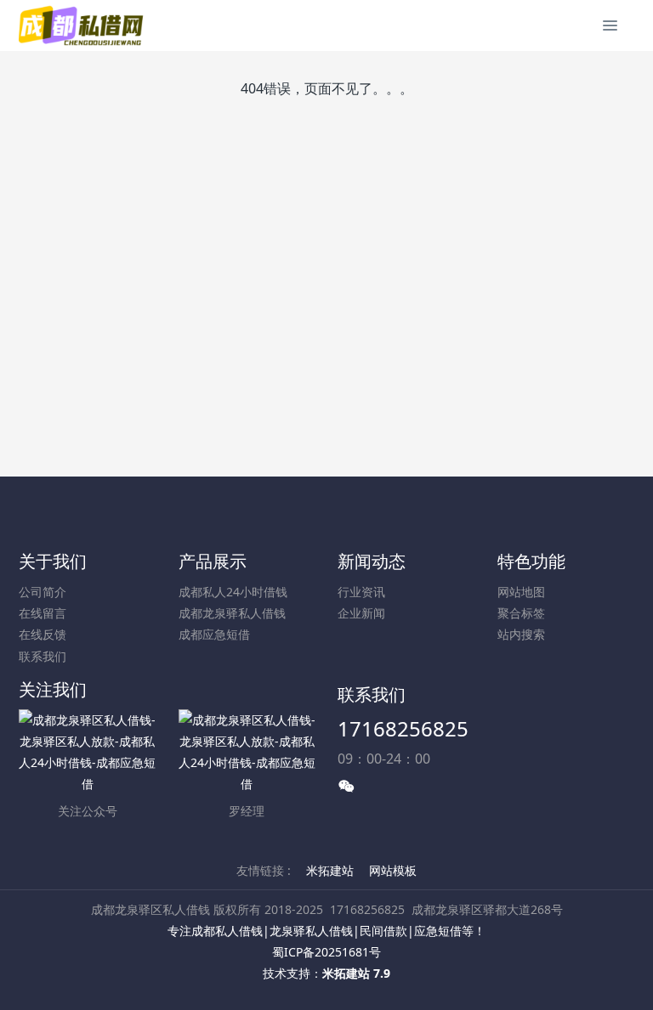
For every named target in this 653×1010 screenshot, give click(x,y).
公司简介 (42, 592)
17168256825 (403, 728)
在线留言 (42, 613)
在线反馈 (42, 634)
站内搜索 (521, 634)
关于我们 (53, 561)
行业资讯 (361, 592)
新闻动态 (372, 561)
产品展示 (213, 561)
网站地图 (521, 592)
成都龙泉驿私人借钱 (232, 613)
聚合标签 (521, 613)
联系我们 (42, 656)
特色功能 (531, 561)
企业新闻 (361, 613)
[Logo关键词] (82, 25)
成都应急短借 (214, 634)
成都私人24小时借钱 (233, 592)
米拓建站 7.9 (356, 973)
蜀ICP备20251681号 (326, 952)
